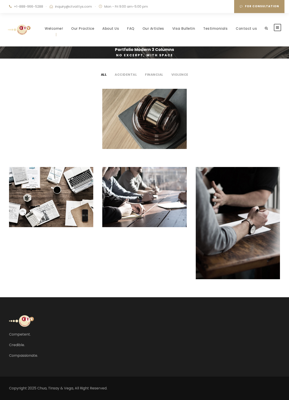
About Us (110, 28)
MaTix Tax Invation (144, 194)
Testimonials (215, 28)
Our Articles (153, 28)
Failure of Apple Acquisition (238, 219)
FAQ (130, 28)
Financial (154, 74)
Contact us (246, 28)
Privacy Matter (51, 194)
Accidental (126, 74)
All (104, 74)
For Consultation (262, 6)
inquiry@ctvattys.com (73, 6)
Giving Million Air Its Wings (144, 115)
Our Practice (82, 28)
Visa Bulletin (183, 28)
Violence (179, 74)
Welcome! (54, 28)
